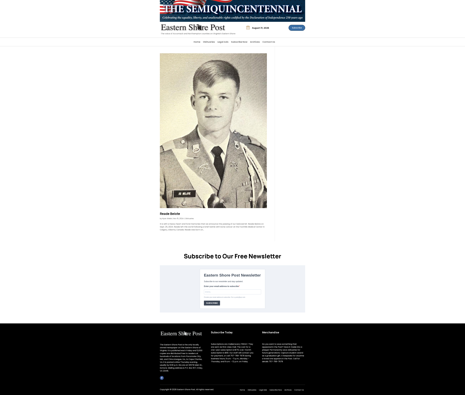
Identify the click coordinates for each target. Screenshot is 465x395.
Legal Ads (222, 42)
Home (197, 42)
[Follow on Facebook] (162, 378)
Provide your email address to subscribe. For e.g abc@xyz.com (224, 297)
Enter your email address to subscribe (221, 286)
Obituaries (209, 42)
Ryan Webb (167, 218)
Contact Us (268, 42)
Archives (255, 42)
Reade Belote (170, 213)
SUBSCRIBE (212, 303)
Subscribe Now (239, 42)
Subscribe (297, 27)
